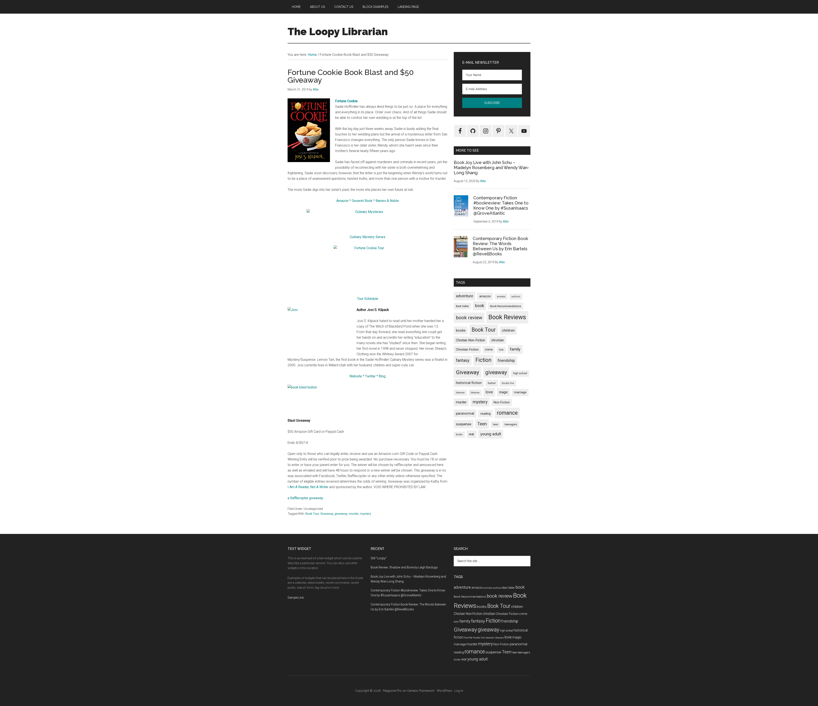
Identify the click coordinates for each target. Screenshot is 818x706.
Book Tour (312, 513)
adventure (464, 296)
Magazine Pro (392, 690)
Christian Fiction (467, 349)
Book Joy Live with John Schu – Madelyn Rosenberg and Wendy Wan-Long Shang (491, 167)
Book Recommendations (505, 306)
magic (503, 392)
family (515, 349)
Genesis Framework (420, 690)
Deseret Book (362, 201)
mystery (365, 513)
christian (497, 340)
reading (485, 414)
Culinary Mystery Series (367, 237)
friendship (506, 360)
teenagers (510, 424)
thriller (459, 434)
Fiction (483, 360)
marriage (520, 392)
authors (515, 296)
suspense (463, 424)
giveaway (341, 513)
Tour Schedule (367, 299)
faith (501, 349)
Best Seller (462, 306)
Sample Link (296, 597)
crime (489, 349)
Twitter (370, 376)
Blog (382, 376)
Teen (482, 423)
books (460, 330)
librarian (460, 392)
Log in (458, 690)
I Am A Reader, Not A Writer (308, 487)
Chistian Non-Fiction (470, 340)
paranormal (465, 413)
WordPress (444, 690)
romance (507, 413)
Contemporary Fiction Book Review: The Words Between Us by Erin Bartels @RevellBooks (500, 246)
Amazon (342, 201)
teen (495, 424)
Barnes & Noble (387, 201)
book (479, 305)
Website (355, 376)
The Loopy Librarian (338, 31)
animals (501, 296)
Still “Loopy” (379, 558)
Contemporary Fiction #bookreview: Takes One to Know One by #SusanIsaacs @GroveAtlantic (501, 205)
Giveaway (326, 513)
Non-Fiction (502, 402)
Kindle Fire (508, 383)
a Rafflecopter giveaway (305, 498)
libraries (475, 392)
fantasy (462, 360)
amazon (485, 296)
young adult (490, 433)
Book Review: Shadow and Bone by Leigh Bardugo (404, 567)
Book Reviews (507, 317)
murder (354, 513)
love (489, 392)
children (508, 330)
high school (520, 373)
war (471, 434)
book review (469, 318)
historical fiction (469, 383)
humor (492, 383)
